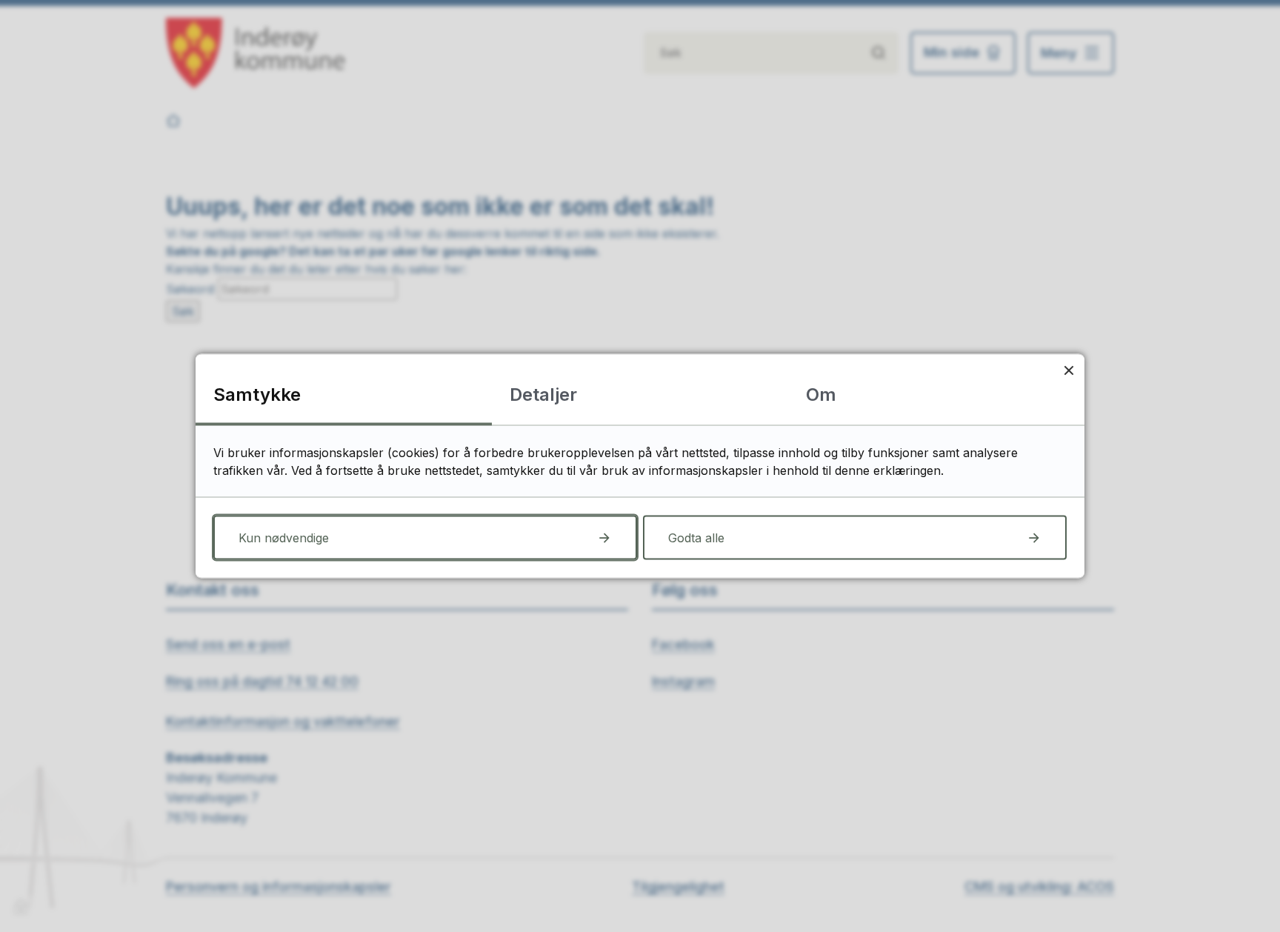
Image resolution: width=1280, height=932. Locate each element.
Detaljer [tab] (543, 394)
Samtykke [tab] (257, 394)
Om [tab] (821, 394)
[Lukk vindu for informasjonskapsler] (1068, 370)
